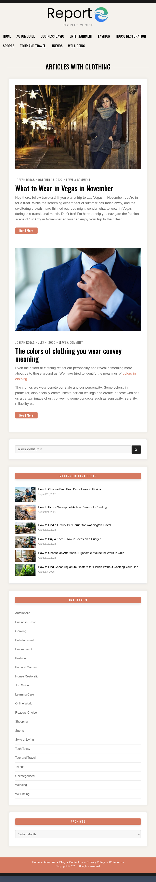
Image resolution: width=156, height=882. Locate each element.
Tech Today (22, 748)
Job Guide (22, 685)
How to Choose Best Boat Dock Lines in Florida (69, 489)
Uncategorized (25, 776)
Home (7, 36)
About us (49, 862)
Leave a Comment (78, 179)
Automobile (25, 36)
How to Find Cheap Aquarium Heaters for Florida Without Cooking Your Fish (88, 567)
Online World (23, 703)
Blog (62, 862)
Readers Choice (26, 712)
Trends (57, 45)
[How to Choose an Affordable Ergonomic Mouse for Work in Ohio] (25, 556)
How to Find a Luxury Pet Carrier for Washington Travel (74, 525)
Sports (8, 45)
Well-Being (76, 45)
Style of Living (24, 739)
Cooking (20, 631)
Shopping (21, 721)
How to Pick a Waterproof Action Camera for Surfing (72, 507)
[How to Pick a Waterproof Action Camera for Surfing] (25, 512)
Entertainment (81, 36)
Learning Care (24, 694)
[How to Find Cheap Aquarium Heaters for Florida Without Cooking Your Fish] (25, 570)
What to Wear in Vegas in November (64, 188)
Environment (23, 649)
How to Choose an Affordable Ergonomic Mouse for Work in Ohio (81, 553)
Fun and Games (26, 667)
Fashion (104, 36)
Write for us (116, 862)
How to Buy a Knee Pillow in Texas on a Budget (69, 539)
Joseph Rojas (25, 179)
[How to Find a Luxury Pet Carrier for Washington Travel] (25, 528)
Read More (26, 230)
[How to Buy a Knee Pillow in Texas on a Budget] (25, 542)
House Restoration (131, 36)
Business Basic (52, 36)
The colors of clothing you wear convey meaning (68, 354)
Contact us (76, 862)
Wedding (21, 785)
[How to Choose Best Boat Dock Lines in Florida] (25, 494)
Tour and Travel (33, 45)
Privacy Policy (96, 862)
